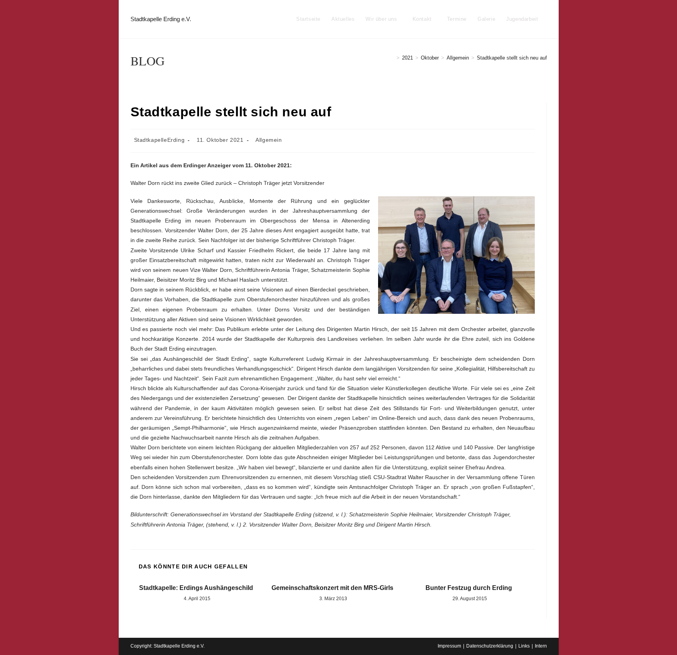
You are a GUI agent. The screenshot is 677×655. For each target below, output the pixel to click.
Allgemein (268, 140)
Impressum (449, 646)
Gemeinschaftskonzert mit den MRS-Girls (332, 587)
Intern (541, 646)
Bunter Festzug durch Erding (468, 587)
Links (524, 646)
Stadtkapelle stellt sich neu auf (512, 58)
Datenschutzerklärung (489, 646)
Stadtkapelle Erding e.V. (160, 19)
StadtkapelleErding (159, 140)
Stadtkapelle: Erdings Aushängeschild (196, 587)
